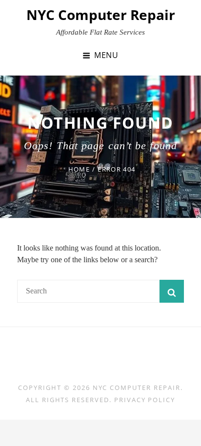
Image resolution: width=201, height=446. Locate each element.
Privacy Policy (144, 399)
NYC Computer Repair (100, 14)
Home (79, 169)
